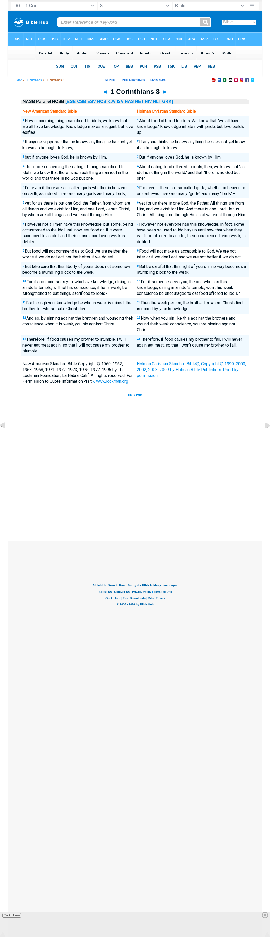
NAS (129, 101)
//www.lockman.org (110, 381)
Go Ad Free (12, 915)
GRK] (167, 101)
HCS (101, 101)
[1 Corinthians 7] (6, 437)
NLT (157, 101)
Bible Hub (135, 394)
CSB (81, 101)
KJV (111, 101)
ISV (120, 101)
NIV (148, 101)
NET (139, 101)
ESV (91, 101)
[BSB (70, 101)
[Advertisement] (135, 502)
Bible (19, 80)
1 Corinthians (33, 80)
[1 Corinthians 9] (263, 437)
